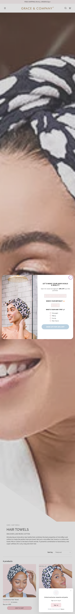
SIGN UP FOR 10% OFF (55, 327)
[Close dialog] (70, 277)
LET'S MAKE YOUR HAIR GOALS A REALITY (55, 284)
